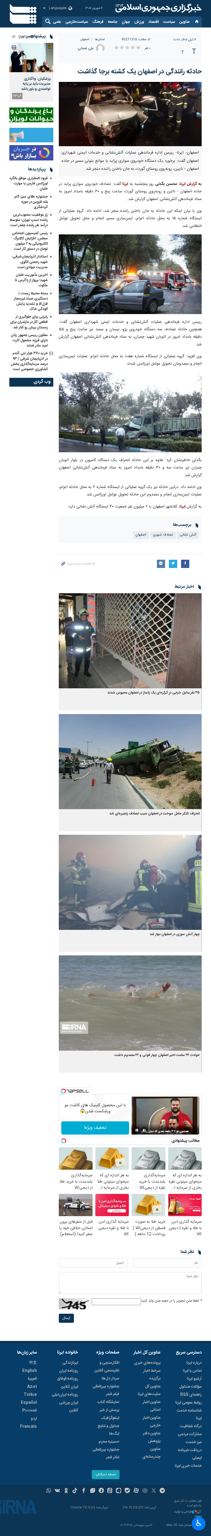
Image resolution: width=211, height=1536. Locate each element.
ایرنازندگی (70, 1363)
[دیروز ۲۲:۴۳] (31, 57)
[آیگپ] (118, 1491)
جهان (126, 22)
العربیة (32, 1379)
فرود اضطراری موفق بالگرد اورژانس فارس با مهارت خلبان (28, 183)
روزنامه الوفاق (67, 1379)
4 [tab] (13, 36)
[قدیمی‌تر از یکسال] (130, 641)
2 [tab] (25, 36)
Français (28, 1426)
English (29, 1371)
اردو (34, 1418)
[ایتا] (110, 1491)
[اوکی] (66, 1491)
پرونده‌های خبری (147, 1363)
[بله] (127, 1491)
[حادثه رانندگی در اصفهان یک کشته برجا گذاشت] (130, 114)
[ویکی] (57, 1491)
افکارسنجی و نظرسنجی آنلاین (107, 1367)
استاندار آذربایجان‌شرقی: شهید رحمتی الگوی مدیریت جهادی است (30, 262)
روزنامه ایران (68, 1371)
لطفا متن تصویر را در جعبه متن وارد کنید (171, 1301)
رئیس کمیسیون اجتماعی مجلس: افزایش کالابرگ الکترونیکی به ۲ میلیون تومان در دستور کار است (30, 241)
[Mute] (144, 1130)
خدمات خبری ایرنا (188, 1466)
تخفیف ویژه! (95, 1128)
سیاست (169, 22)
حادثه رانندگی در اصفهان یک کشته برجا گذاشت (139, 71)
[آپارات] (136, 1491)
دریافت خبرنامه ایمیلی (190, 1454)
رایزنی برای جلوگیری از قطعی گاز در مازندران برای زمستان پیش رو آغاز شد (29, 322)
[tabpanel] (31, 72)
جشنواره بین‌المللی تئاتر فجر (105, 1453)
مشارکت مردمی (190, 1434)
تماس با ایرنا (192, 1371)
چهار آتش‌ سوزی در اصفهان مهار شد (175, 934)
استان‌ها (100, 39)
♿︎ (199, 1523)
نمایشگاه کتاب (108, 1402)
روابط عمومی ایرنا (188, 1402)
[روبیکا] (145, 1491)
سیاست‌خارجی (76, 22)
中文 (33, 1363)
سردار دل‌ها (110, 1378)
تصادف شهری (163, 535)
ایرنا (158, 8)
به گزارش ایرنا (191, 184)
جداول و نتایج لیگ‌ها (108, 1430)
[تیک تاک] (75, 1491)
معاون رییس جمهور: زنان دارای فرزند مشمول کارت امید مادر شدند (29, 340)
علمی (57, 22)
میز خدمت (194, 1442)
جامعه (112, 22)
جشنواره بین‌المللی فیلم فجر (105, 1390)
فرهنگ (98, 22)
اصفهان (84, 39)
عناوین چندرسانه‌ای (151, 1453)
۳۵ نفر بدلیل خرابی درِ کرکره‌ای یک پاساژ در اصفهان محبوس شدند (153, 693)
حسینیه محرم (109, 1441)
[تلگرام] (162, 1491)
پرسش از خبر (109, 1410)
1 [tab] (32, 36)
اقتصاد (153, 22)
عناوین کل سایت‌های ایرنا (149, 1390)
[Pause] (137, 1130)
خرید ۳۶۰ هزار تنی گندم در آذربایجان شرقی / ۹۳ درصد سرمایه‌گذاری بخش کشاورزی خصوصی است (29, 361)
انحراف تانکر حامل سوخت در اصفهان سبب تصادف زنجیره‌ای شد (154, 814)
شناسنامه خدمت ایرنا (189, 1414)
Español (29, 1402)
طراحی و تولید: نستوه (188, 1514)
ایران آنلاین (69, 1386)
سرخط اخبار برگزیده (151, 1375)
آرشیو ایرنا (194, 1379)
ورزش (139, 22)
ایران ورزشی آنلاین (68, 1406)
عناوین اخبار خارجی (151, 1422)
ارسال (66, 1318)
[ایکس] (153, 1491)
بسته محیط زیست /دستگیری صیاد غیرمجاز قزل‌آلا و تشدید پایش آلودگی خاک (31, 301)
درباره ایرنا (194, 1363)
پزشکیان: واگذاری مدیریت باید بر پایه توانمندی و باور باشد (36, 84)
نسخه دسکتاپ (105, 1474)
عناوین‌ (184, 22)
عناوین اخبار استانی (151, 1406)
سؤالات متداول (190, 1386)
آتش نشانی (188, 535)
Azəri (32, 1386)
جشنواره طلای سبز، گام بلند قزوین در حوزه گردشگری (31, 202)
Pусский (29, 1410)
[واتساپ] (48, 1491)
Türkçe (30, 1394)
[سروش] (101, 1491)
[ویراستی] (92, 1491)
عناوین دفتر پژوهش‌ (151, 1437)
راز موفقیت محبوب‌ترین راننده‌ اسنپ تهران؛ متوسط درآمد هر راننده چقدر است (29, 220)
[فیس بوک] (83, 1491)
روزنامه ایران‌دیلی (65, 1394)
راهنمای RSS (191, 1394)
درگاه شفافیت (191, 1426)
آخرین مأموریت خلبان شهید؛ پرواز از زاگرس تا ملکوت (31, 280)
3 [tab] (19, 36)
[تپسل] (63, 1091)
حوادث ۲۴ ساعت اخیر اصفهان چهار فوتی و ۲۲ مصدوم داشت (157, 1055)
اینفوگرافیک (110, 1418)
